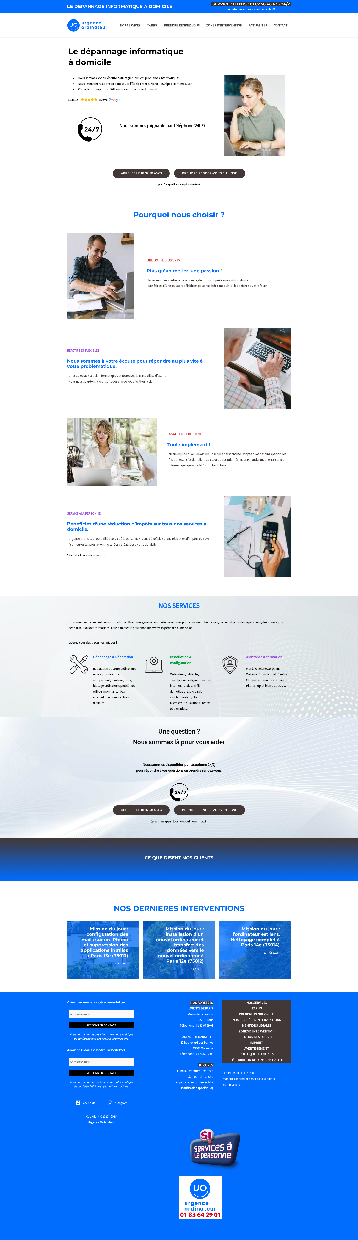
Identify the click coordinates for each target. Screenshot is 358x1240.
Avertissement (256, 1048)
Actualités (258, 25)
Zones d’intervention (224, 25)
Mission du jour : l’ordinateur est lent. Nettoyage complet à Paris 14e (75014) (255, 937)
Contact (281, 25)
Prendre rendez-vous (182, 25)
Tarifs (152, 25)
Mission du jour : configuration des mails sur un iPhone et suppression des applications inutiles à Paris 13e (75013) (104, 942)
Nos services (130, 25)
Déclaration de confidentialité (257, 1060)
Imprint (256, 1042)
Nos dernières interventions (257, 1020)
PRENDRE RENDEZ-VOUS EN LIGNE (209, 173)
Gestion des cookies (256, 1037)
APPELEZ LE (141, 173)
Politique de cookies (257, 1054)
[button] (94, 100)
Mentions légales (256, 1025)
